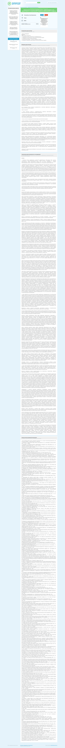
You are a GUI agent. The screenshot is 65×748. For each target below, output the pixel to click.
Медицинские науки (13, 41)
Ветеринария (30, 745)
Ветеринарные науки (13, 47)
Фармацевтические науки (13, 44)
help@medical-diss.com (54, 745)
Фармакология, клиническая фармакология (33, 7)
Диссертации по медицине (23, 7)
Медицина (21, 745)
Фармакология (26, 745)
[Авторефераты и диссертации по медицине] (14, 3)
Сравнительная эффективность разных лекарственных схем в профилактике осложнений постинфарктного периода (13, 17)
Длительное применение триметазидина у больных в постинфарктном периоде (13, 28)
